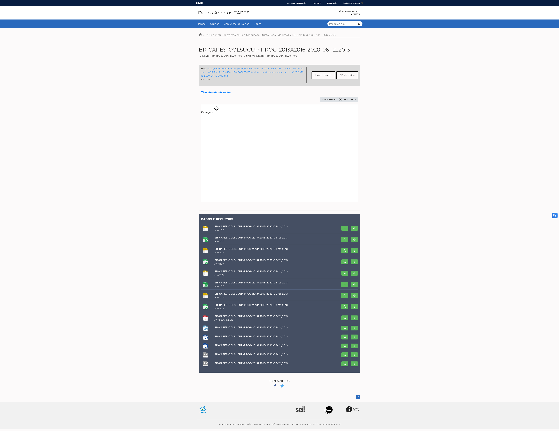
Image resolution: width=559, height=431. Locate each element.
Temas (202, 23)
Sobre (257, 23)
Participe (317, 3)
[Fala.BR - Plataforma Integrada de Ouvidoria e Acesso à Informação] (329, 410)
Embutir (330, 99)
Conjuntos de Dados (236, 23)
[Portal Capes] (202, 409)
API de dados (347, 75)
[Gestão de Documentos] (300, 409)
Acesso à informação (296, 3)
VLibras (356, 14)
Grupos (214, 23)
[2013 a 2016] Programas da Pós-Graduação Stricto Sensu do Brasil (247, 34)
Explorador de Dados (217, 92)
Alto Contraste (349, 11)
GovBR (199, 3)
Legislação (332, 3)
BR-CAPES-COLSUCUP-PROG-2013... (314, 34)
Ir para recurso (323, 75)
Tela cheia (349, 99)
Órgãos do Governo (351, 3)
